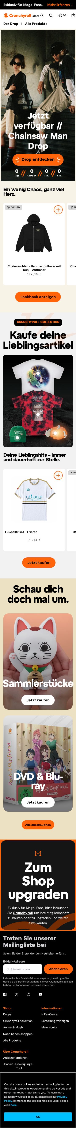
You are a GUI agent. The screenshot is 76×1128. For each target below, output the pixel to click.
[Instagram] (28, 994)
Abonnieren (58, 969)
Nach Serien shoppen (18, 1034)
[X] (17, 994)
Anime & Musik (13, 1027)
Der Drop (10, 23)
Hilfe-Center (49, 1014)
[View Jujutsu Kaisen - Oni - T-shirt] (38, 414)
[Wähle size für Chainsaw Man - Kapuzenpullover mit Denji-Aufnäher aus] (58, 210)
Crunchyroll (23, 913)
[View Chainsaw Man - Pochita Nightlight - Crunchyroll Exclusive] (55, 433)
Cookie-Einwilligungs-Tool (19, 1066)
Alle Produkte (36, 23)
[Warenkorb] (73, 15)
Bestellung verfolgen (55, 1021)
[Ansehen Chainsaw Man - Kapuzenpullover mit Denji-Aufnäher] (34, 233)
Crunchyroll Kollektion (18, 1021)
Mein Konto (49, 1027)
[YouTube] (40, 994)
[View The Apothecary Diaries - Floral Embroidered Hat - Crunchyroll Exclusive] (17, 437)
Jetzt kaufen (38, 562)
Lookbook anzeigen (38, 296)
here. (13, 1105)
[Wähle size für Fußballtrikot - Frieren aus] (58, 475)
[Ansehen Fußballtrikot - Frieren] (34, 499)
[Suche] (51, 15)
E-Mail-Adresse (14, 961)
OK (38, 1117)
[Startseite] (21, 15)
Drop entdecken (38, 160)
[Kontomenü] (41, 15)
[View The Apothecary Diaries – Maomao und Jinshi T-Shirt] (38, 373)
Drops (7, 1014)
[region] (39, 244)
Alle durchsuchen (38, 825)
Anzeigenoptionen (15, 1058)
